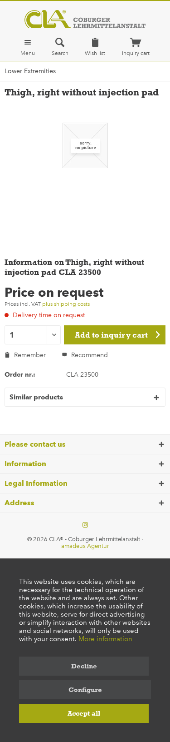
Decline (84, 666)
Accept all (84, 713)
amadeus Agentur (85, 546)
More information (105, 639)
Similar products (36, 397)
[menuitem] (27, 46)
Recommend (88, 355)
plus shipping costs (66, 304)
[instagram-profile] (85, 525)
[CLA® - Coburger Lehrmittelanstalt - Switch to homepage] (85, 19)
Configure (85, 690)
